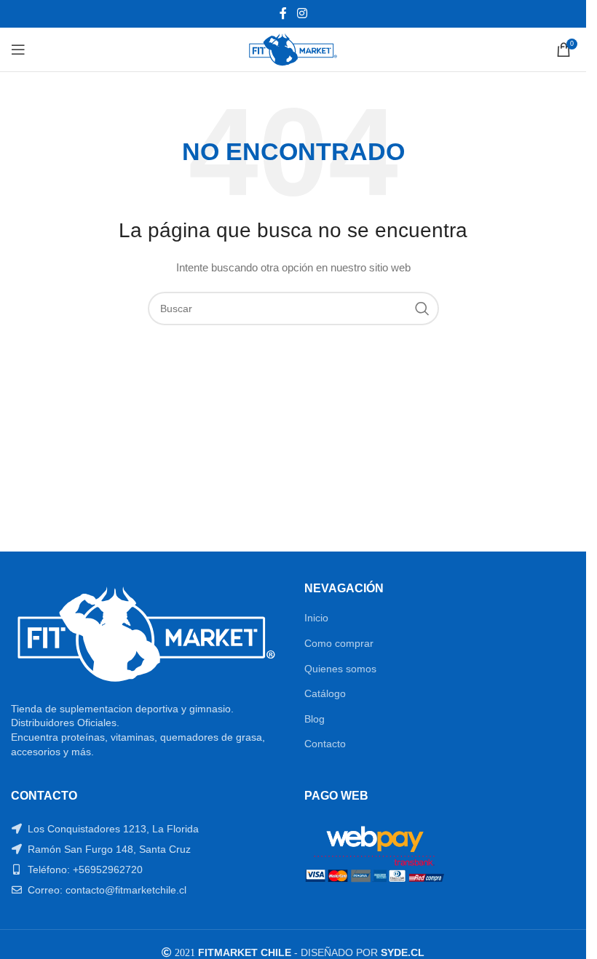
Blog (314, 719)
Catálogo (325, 693)
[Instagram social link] (302, 13)
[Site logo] (293, 49)
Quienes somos (340, 669)
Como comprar (338, 643)
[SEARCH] (422, 308)
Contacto (325, 743)
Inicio (316, 618)
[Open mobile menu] (18, 49)
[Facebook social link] (283, 13)
